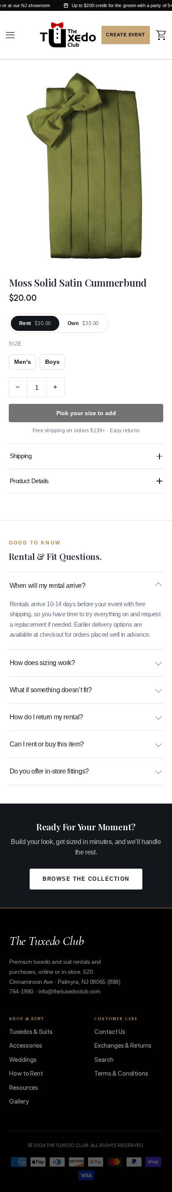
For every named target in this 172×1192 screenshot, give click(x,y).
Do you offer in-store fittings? (49, 771)
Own (83, 323)
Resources (23, 1087)
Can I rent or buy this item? (47, 744)
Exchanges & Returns (123, 1045)
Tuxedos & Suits (31, 1031)
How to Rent (26, 1073)
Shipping (21, 455)
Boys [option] (52, 362)
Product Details (29, 480)
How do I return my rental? (46, 717)
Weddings (23, 1059)
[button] (10, 35)
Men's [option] (22, 362)
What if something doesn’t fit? (51, 689)
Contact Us (109, 1031)
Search (104, 1059)
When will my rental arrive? (48, 585)
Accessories (25, 1045)
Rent (35, 323)
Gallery (19, 1101)
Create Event (125, 35)
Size (15, 343)
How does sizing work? (42, 662)
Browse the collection (86, 879)
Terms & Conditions (121, 1073)
